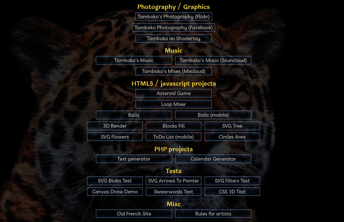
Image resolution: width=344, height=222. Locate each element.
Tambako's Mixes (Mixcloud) (173, 71)
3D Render (115, 126)
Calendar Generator (213, 159)
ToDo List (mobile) (173, 137)
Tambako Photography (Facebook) (174, 27)
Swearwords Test (173, 191)
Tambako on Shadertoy (173, 38)
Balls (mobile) (213, 115)
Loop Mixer (173, 104)
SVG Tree (232, 126)
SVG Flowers (115, 137)
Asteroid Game (174, 93)
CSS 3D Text (232, 191)
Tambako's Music (133, 60)
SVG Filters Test (232, 180)
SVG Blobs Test (115, 180)
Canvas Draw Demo (115, 191)
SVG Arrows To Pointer (173, 180)
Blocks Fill (174, 126)
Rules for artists (213, 213)
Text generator (133, 159)
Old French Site (134, 213)
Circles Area (232, 137)
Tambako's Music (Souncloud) (213, 60)
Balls (134, 115)
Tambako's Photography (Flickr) (174, 16)
